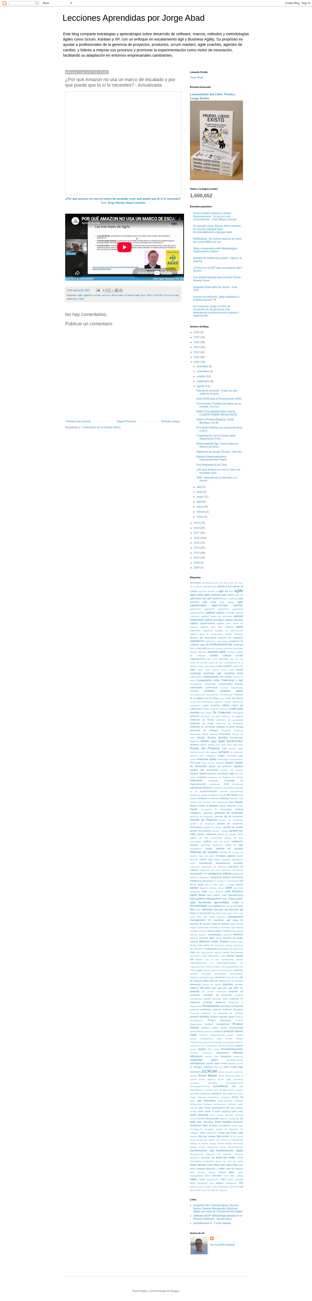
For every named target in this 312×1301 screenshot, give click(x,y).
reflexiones (196, 1056)
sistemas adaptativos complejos (214, 1097)
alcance (194, 637)
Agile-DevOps (220, 605)
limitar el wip (196, 913)
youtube (197, 1190)
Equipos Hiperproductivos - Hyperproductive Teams (212, 458)
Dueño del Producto (205, 748)
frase (231, 802)
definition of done (225, 727)
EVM (226, 784)
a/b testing (195, 582)
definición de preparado (229, 720)
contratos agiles (231, 690)
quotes (202, 1049)
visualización (213, 1179)
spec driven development (211, 1107)
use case (227, 1161)
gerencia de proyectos (229, 812)
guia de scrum (222, 841)
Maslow (239, 927)
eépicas (214, 752)
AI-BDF (228, 634)
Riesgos (198, 1067)
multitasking (211, 948)
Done (229, 745)
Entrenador (222, 759)
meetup (202, 931)
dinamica (194, 744)
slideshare (72, 299)
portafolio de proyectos (218, 995)
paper (200, 970)
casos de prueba (199, 662)
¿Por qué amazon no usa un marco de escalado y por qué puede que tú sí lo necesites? (123, 198)
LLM (235, 913)
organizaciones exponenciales (205, 967)
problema (194, 1009)
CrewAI (227, 702)
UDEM (240, 1157)
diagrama (194, 741)
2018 (197, 527)
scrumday (212, 1083)
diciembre (203, 366)
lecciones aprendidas (214, 902)
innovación (196, 873)
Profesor (203, 1035)
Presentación (211, 1006)
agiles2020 (209, 609)
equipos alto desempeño (204, 770)
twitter (232, 1157)
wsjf (241, 1186)
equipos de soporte (232, 770)
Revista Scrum (236, 1063)
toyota (240, 1136)
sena (216, 1090)
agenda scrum (224, 586)
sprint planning (199, 1114)
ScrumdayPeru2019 (199, 1086)
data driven (206, 713)
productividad (236, 1027)
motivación (219, 945)
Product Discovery (219, 1020)
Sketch (235, 1097)
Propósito (217, 1042)
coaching (195, 673)
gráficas (208, 841)
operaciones (228, 959)
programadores (217, 1035)
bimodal (211, 648)
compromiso (210, 684)
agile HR (239, 595)
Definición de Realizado (229, 723)
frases (239, 802)
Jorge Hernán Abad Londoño (126, 202)
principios (225, 1006)
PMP (235, 988)
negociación (207, 952)
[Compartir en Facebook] (117, 290)
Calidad (231, 652)
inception (238, 863)
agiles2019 (195, 609)
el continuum (236, 752)
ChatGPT (227, 666)
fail (228, 794)
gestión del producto (200, 830)
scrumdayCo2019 (234, 1083)
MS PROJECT (197, 949)
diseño (203, 745)
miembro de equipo (233, 938)
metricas (238, 934)
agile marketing (230, 598)
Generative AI (209, 809)
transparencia (196, 1154)
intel (206, 874)
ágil (226, 591)
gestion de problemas (231, 820)
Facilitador (213, 795)
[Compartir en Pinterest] (121, 290)
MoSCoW (208, 945)
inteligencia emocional (201, 881)
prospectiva (228, 1042)
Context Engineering (232, 687)
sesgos (239, 1090)
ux (217, 1169)
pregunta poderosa (214, 1002)
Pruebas (231, 1045)
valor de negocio (234, 1168)
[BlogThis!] (109, 290)
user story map (229, 1164)
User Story (213, 1164)
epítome (220, 763)
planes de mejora (211, 984)
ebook (201, 752)
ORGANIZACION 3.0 (201, 963)
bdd (204, 648)
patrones (238, 970)
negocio (218, 952)
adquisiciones (209, 586)
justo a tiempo (227, 884)
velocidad (216, 1175)
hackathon (218, 845)
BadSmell (238, 644)
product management (217, 1024)
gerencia (208, 813)
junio (200, 491)
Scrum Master (207, 1075)
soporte (193, 1108)
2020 (197, 362)
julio (199, 487)
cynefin (233, 708)
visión (202, 1179)
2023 (197, 347)
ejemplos (223, 752)
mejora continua (223, 931)
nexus (226, 952)
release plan (211, 1056)
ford (199, 802)
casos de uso (216, 662)
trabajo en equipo (199, 1143)
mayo (200, 496)
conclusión (196, 687)
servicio (231, 1090)
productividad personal (201, 1031)
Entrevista (195, 762)
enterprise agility (206, 759)
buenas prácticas (223, 648)
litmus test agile (224, 913)
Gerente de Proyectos (204, 819)
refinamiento (222, 1052)
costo (221, 698)
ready (216, 1049)
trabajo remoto (197, 1147)
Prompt (228, 1038)
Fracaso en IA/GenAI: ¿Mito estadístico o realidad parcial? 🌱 (216, 298)
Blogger (174, 1291)
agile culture (228, 595)
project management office (206, 1038)
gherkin (221, 834)
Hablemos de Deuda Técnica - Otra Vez (219, 451)
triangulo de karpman (219, 1154)
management (235, 916)
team (193, 1121)
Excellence (217, 788)
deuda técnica (206, 737)
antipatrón (238, 637)
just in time (211, 884)
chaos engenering (206, 666)
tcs (237, 1118)
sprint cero (237, 1111)
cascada (223, 659)
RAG (210, 1049)
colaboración (196, 677)
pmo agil (216, 988)
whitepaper (231, 1183)
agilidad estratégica (215, 620)
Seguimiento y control (201, 1090)
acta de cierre (221, 583)
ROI (216, 1067)
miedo (219, 938)
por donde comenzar (214, 991)
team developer (205, 1122)
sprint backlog (222, 1111)
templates (209, 1129)
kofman (212, 888)
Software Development (215, 1104)
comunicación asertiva (230, 684)
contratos (209, 690)
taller (216, 1118)
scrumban (238, 1079)
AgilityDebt (195, 630)
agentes (202, 591)
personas (220, 977)
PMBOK (194, 988)
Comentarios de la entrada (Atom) (101, 427)
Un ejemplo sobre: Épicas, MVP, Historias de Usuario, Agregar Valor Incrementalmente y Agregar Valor (217, 229)
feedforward (214, 798)
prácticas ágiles (220, 999)
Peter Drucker (232, 977)
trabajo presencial (234, 1143)
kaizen (239, 884)
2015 (197, 542)
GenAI (193, 809)
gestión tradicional (206, 834)
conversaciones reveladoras (204, 694)
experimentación (208, 791)
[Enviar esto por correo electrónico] (105, 290)
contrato (194, 691)
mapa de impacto (220, 923)
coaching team (233, 673)
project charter (235, 1035)
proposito (207, 1042)
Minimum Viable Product (214, 941)
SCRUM (158, 295)
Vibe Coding (236, 1176)
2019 (197, 522)
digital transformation (230, 741)
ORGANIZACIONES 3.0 (230, 963)
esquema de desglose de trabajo (225, 777)
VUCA (230, 1179)
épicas (211, 763)
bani (199, 648)
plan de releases (234, 981)
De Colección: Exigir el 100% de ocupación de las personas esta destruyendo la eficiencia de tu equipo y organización (216, 311)
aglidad (193, 634)
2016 (197, 537)
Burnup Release (198, 652)
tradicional (212, 1147)
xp (191, 1190)
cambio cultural (220, 655)
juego (201, 884)
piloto (206, 981)
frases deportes (227, 805)
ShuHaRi (194, 1093)
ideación (194, 859)
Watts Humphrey (199, 1183)
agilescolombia (197, 613)
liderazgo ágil (236, 909)
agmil (201, 634)
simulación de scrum (222, 1093)
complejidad (196, 684)
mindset (194, 941)
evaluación (214, 784)
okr (192, 959)
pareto (207, 970)
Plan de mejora (217, 981)
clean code (204, 670)
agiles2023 (237, 609)
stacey (220, 1115)
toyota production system (202, 1140)
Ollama (199, 959)
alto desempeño (208, 637)
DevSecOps (236, 737)
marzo (201, 506)
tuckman (205, 1157)
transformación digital (229, 1150)
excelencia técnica (200, 787)
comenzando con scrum (217, 676)
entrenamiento (236, 759)
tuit (212, 1157)
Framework (222, 802)
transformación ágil (202, 1150)
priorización (237, 1006)
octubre (201, 376)
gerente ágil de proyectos (229, 816)
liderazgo (207, 909)
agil (221, 591)
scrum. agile (224, 1079)
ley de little (231, 906)
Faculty (222, 795)
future (240, 806)
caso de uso (236, 659)
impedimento (205, 863)
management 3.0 (200, 920)
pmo (207, 988)
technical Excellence (219, 1125)
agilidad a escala (92, 295)
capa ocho (212, 659)
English (221, 755)
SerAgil (222, 1090)
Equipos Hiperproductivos (203, 773)
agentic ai (213, 591)
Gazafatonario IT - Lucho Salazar (212, 1223)
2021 (197, 357)
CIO (241, 666)
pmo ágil (227, 988)
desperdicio (225, 734)
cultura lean (196, 708)
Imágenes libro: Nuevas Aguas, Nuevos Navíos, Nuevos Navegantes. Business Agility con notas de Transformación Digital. (218, 1208)
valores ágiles (226, 1172)
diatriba (205, 741)
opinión (239, 959)
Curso (206, 708)
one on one (212, 959)
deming (239, 727)
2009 (197, 562)
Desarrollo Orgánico (232, 730)
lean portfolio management (205, 898)
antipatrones (197, 641)
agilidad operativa (234, 620)
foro (214, 802)
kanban (194, 887)
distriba (211, 745)
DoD (218, 745)
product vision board (214, 1027)
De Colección (222, 712)
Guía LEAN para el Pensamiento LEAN (218, 398)
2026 (197, 332)
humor (240, 856)
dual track (238, 745)
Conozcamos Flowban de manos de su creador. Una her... (218, 405)
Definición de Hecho (202, 720)
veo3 (225, 1176)
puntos (239, 1045)
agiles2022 (223, 609)
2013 (197, 552)
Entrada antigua (171, 421)
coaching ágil (212, 673)
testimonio (211, 1133)
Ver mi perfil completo (222, 1244)
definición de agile (210, 716)
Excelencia (237, 784)
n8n (198, 952)
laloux (221, 888)
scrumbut (194, 1083)
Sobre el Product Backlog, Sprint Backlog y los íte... (215, 421)
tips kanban (210, 1136)
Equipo (229, 762)
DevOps (223, 737)
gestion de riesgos (213, 827)
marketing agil (228, 927)
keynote (204, 888)
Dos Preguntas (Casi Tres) (211, 464)
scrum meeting (226, 1076)
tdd (241, 1118)
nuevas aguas (234, 955)
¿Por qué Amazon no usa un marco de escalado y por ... (218, 471)
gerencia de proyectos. (202, 816)
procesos (238, 1009)
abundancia (208, 583)
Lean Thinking (229, 898)
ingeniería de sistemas (214, 867)
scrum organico (207, 1079)
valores (211, 1172)
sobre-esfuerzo (225, 1101)
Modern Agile (196, 945)
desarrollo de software (204, 730)
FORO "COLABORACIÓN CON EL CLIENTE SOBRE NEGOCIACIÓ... (217, 413)
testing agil (223, 1132)
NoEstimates (237, 952)
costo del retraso (234, 698)
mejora (210, 931)
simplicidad (205, 1093)
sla (241, 1097)
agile (80, 295)
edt (207, 752)
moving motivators (234, 945)
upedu (218, 1161)
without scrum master (200, 1187)
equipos (238, 766)
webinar (220, 1183)
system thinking (205, 1118)
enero (200, 516)
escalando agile (132, 295)
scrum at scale (171, 295)
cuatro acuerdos (211, 705)
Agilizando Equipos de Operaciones (223, 630)
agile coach (196, 594)
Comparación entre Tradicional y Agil (219, 680)
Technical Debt (199, 1125)
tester (202, 1132)
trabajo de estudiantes (231, 1140)
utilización (210, 1168)
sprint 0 (209, 1111)
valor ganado (197, 1172)
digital (213, 741)
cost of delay (211, 698)
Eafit (224, 748)
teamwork (238, 1122)
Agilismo (229, 627)
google (232, 834)
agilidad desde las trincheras (216, 616)
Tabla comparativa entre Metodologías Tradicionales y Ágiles (215, 250)
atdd (202, 644)
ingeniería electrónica (232, 870)
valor (222, 1168)
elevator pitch (197, 756)
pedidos (194, 974)
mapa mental (236, 924)
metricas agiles (207, 938)
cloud (223, 670)
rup (220, 1067)
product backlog (199, 1016)
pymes (193, 1049)
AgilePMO (238, 605)
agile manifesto (214, 598)
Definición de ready (202, 723)
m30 (205, 917)
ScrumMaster (220, 1086)
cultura (226, 705)
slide (199, 1100)
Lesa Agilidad (214, 906)
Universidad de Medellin (202, 1161)
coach (239, 669)
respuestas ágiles (204, 1059)
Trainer (222, 1147)
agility (239, 626)
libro (192, 909)
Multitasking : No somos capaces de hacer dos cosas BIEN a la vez (217, 240)
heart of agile (234, 845)
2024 (197, 342)
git (227, 834)
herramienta (196, 849)
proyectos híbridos (216, 1045)
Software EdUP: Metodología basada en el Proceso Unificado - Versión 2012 (217, 1217)
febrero (201, 511)
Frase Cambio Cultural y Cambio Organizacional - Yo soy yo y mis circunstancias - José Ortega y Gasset (214, 216)
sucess (193, 1118)
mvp (192, 952)
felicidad (225, 798)
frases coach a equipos (204, 805)
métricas (194, 938)
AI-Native (238, 634)
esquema (202, 777)
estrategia (213, 780)
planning (228, 984)
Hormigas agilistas (225, 856)
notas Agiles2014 (210, 956)
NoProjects (195, 956)
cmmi (231, 670)
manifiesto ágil (222, 920)
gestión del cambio (233, 827)
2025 (197, 337)
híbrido (208, 848)
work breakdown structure (225, 1187)
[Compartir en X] (113, 290)
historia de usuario (229, 848)
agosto (201, 386)
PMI (202, 988)
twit (225, 1157)
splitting (239, 1108)
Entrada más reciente (78, 421)
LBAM (228, 887)
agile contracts (212, 594)
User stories (198, 1164)
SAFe (149, 295)
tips (201, 1136)
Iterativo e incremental (228, 881)
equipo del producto (220, 766)
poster (207, 998)
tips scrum (223, 1136)
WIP (241, 1183)
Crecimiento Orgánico (212, 702)
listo (214, 913)
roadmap (208, 1067)
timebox (194, 1136)
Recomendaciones (232, 1049)
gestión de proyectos (202, 823)
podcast (194, 991)
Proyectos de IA (198, 1045)
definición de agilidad (232, 716)
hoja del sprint (206, 856)
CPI (199, 702)
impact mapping (222, 859)
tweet (219, 1157)
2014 (197, 547)
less (143, 295)
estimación (196, 780)
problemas (206, 1009)
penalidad (206, 974)
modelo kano (236, 941)
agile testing (227, 602)
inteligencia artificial (219, 873)
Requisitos (226, 1056)
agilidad (210, 612)
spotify (193, 1111)
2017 (197, 532)
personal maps (207, 977)
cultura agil (237, 705)
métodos (227, 934)
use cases (238, 1161)
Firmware (234, 798)
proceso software (222, 1009)
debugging (237, 713)
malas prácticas (217, 917)
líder (198, 909)
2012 (197, 557)
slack (192, 1101)
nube (222, 956)
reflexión (238, 1052)
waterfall (239, 1179)
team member (223, 1121)
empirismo (211, 756)
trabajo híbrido (216, 1143)
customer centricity (219, 709)
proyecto (239, 1042)
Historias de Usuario (204, 852)
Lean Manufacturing (232, 895)
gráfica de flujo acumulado (206, 838)
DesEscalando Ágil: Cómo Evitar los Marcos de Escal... (217, 445)
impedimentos (223, 863)
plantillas (239, 984)
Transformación (235, 1147)
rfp (191, 1067)
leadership (195, 891)
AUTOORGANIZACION (219, 644)
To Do (233, 1136)
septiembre (203, 381)
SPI (228, 1107)
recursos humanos (201, 1053)
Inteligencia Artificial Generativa (226, 877)
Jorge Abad (196, 77)
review (224, 1063)
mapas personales (199, 927)
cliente (215, 670)
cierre (236, 666)
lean (204, 891)
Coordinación (226, 694)
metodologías (215, 934)
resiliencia (238, 1056)
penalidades (221, 974)
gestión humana (220, 831)
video (81, 299)
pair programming (230, 967)
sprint (201, 1111)
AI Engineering (215, 634)
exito (225, 788)
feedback (202, 798)
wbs (212, 1183)
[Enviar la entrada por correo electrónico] (97, 290)
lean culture (213, 895)
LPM (198, 917)
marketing (214, 927)
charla (219, 666)
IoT (214, 881)
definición (195, 716)
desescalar (117, 295)
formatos (206, 802)
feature (193, 798)
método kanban (198, 934)
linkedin (207, 913)
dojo (223, 745)
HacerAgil (205, 845)
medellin (194, 931)
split (233, 1108)
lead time (238, 888)
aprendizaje (222, 641)
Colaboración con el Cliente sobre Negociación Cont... (216, 437)
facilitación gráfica (199, 795)
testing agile (236, 1132)
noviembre (203, 371)
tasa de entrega (227, 1118)
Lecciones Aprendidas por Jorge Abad (134, 17)
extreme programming (231, 791)
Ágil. (231, 591)
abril (199, 501)
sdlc (241, 1086)
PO (241, 988)
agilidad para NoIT (212, 627)
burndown (238, 648)
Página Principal (126, 421)
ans (229, 637)
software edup (235, 1104)
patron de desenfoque (222, 970)
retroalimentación (234, 1060)
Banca (193, 648)
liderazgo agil (221, 909)
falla (241, 795)
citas (192, 669)
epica (204, 763)
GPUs (240, 834)
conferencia (211, 687)
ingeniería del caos (210, 870)
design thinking (210, 734)
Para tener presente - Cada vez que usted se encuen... (217, 392)
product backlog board (222, 1016)
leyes (240, 906)
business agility (217, 651)
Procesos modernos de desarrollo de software (216, 1013)
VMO (223, 1179)
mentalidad (237, 931)
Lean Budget (216, 891)
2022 (197, 352)
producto (218, 1031)
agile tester (209, 602)
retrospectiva (197, 1063)
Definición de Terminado (202, 727)
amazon (106, 295)
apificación (210, 641)
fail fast (234, 795)
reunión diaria (213, 1063)
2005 (197, 567)
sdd (234, 1086)
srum (212, 1115)
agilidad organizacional (202, 623)
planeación (195, 984)
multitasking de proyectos (230, 949)
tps (217, 1140)
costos (193, 702)
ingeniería (195, 867)
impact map (206, 859)
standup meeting (234, 1115)
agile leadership (198, 598)
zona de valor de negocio (214, 1190)
